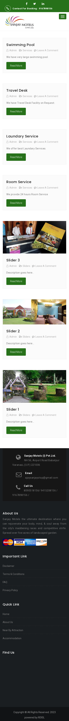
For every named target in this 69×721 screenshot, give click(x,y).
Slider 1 (12, 409)
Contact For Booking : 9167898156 (32, 8)
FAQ (5, 582)
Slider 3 (13, 260)
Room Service (18, 181)
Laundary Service (22, 136)
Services (27, 50)
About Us (8, 622)
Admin (13, 50)
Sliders (26, 266)
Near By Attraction (13, 630)
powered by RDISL (34, 717)
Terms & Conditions (13, 574)
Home (6, 614)
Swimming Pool (20, 44)
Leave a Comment (47, 50)
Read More (16, 65)
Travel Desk (17, 90)
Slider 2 (13, 331)
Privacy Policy (10, 590)
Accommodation (12, 638)
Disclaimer (8, 566)
